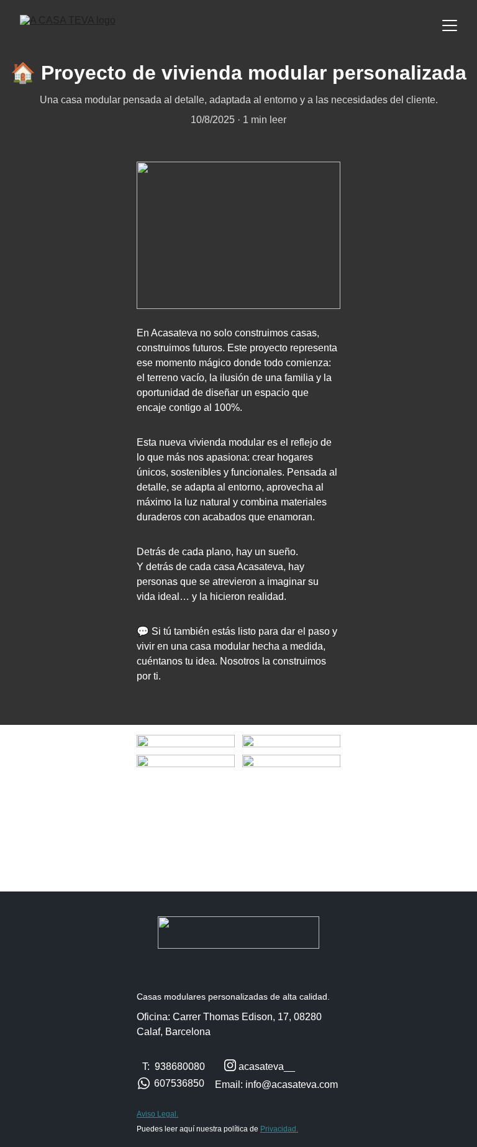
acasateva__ (266, 1066)
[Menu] (449, 25)
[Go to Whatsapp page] (144, 1083)
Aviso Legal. (157, 1114)
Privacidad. (279, 1129)
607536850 (179, 1083)
